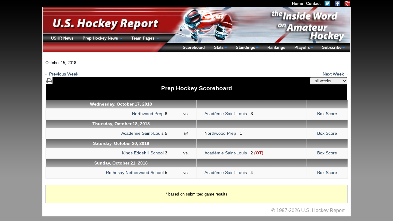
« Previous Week (61, 74)
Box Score (327, 113)
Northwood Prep (148, 113)
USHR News (62, 38)
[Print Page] (49, 80)
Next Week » (335, 74)
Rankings (276, 47)
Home (297, 3)
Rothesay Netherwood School (135, 172)
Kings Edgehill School (143, 152)
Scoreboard (194, 47)
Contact (313, 3)
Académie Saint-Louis (227, 113)
